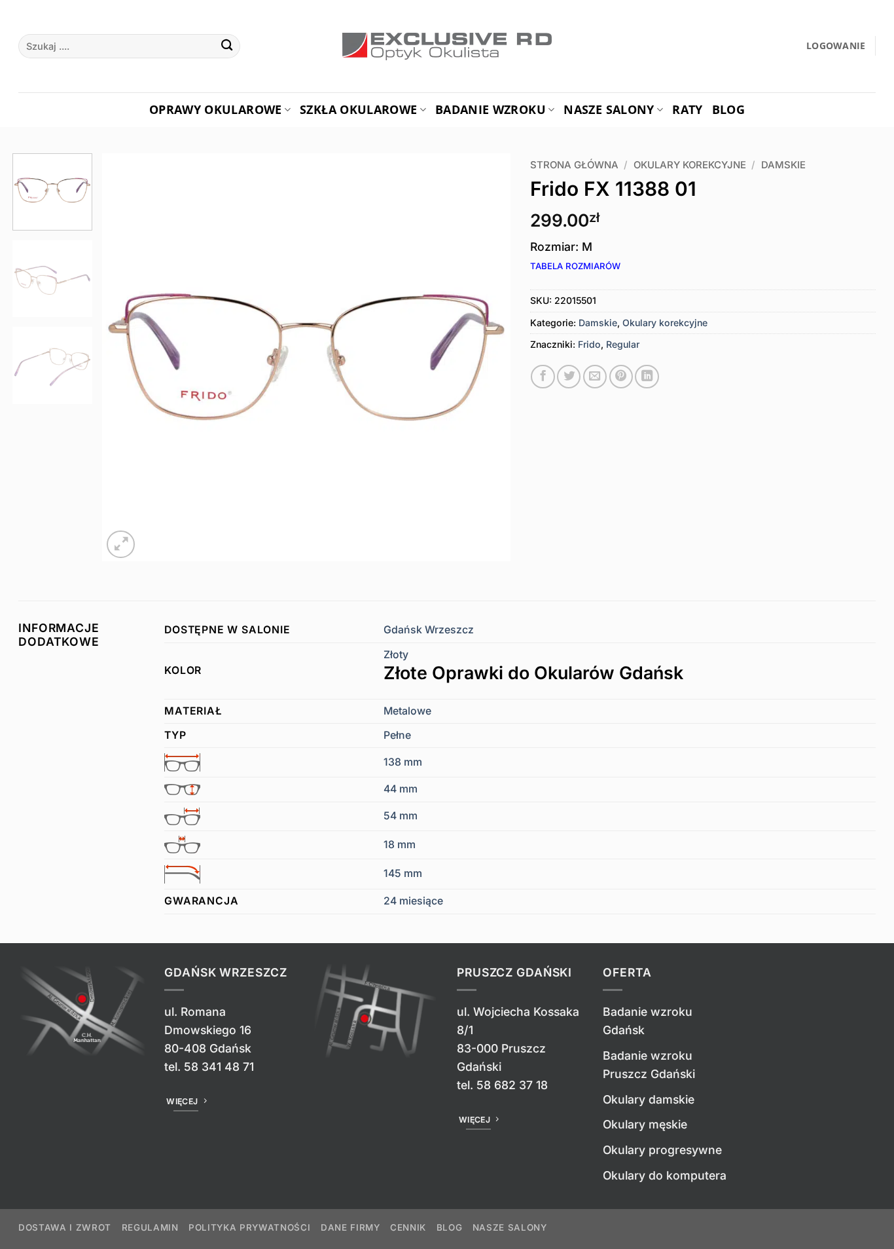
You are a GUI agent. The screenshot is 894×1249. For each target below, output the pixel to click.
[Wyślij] (227, 46)
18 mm (400, 844)
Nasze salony (608, 109)
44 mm (401, 789)
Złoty (533, 666)
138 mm (403, 762)
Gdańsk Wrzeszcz (429, 630)
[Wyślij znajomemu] (595, 376)
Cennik (408, 1227)
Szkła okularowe (358, 109)
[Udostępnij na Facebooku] (542, 376)
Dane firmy (350, 1227)
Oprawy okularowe (215, 109)
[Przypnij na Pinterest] (621, 376)
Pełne (397, 735)
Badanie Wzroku (490, 109)
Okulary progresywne (662, 1150)
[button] (836, 46)
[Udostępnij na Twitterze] (569, 376)
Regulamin (150, 1227)
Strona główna (574, 165)
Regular (622, 344)
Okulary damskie (648, 1099)
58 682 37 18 (512, 1085)
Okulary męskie (645, 1124)
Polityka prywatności (249, 1227)
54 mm (401, 816)
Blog (728, 109)
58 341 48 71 (219, 1066)
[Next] (485, 357)
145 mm (403, 873)
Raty (687, 109)
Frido (589, 344)
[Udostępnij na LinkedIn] (646, 376)
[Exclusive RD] (447, 46)
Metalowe (407, 711)
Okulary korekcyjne (690, 165)
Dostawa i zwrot (64, 1227)
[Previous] (127, 357)
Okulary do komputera (664, 1175)
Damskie (783, 165)
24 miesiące (413, 901)
